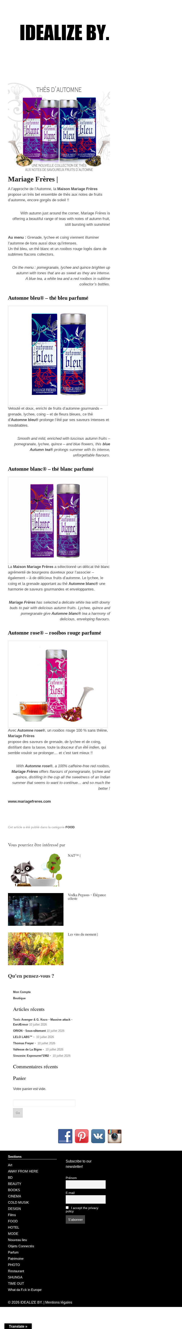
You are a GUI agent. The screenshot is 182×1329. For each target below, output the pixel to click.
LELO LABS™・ (24, 1037)
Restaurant (16, 1271)
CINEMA (14, 1196)
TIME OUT (16, 1283)
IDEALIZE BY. (31, 1302)
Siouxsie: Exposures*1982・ (32, 1055)
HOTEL (13, 1227)
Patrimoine (16, 1258)
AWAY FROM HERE (23, 1171)
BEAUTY (14, 1184)
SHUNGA (15, 1277)
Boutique (19, 998)
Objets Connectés (21, 1246)
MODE (13, 1233)
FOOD (70, 827)
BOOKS (14, 1190)
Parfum (13, 1252)
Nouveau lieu (17, 1240)
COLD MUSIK (18, 1202)
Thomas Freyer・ (25, 1043)
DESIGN (14, 1209)
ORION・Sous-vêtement (29, 1030)
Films (12, 1215)
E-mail (70, 1193)
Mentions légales (58, 1302)
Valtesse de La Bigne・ (29, 1049)
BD (10, 1177)
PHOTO (14, 1265)
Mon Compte (22, 992)
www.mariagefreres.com (29, 801)
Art (10, 1165)
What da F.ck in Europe (25, 1290)
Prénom (71, 1178)
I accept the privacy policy (82, 1209)
